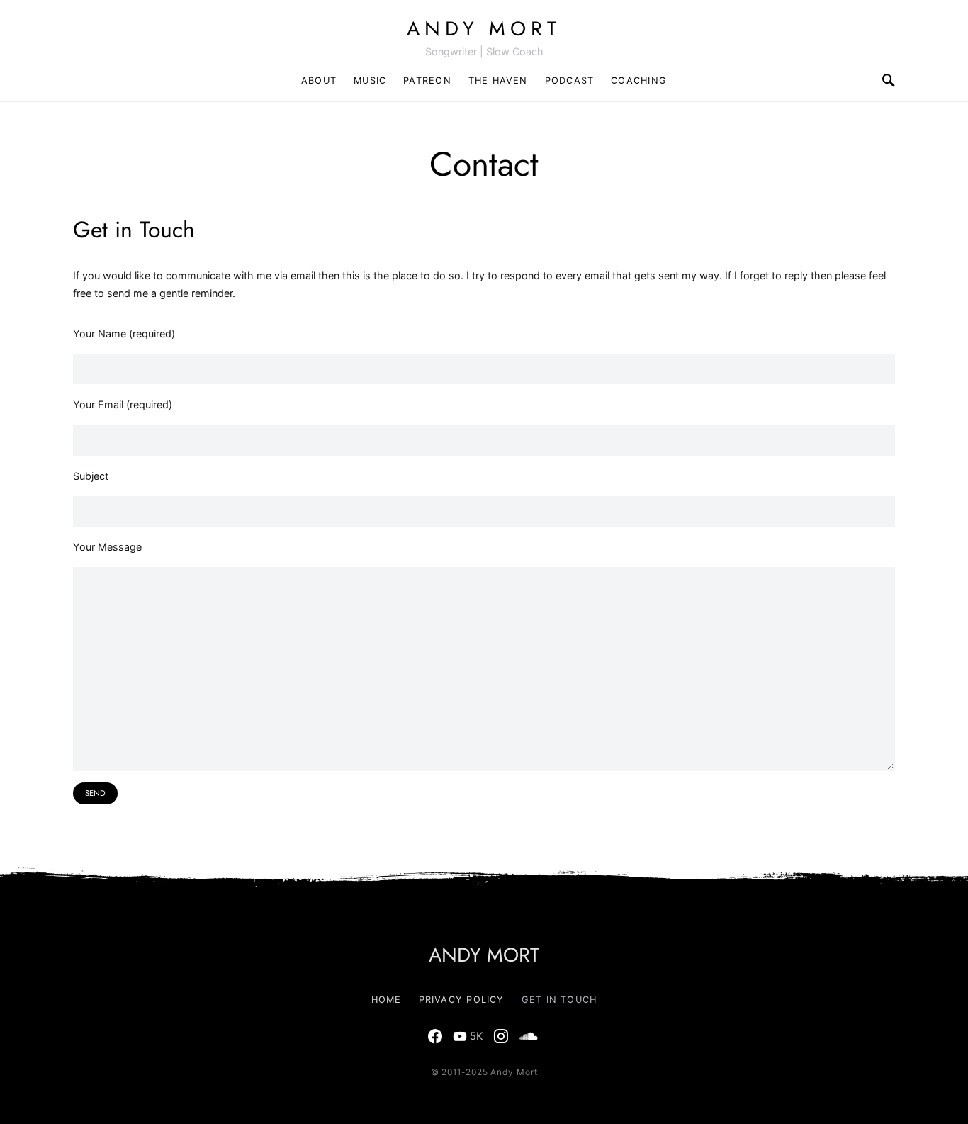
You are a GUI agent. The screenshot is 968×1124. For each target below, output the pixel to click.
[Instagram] (501, 1036)
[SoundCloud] (528, 1036)
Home (386, 999)
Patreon (427, 80)
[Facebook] (435, 1036)
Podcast (570, 80)
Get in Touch (559, 999)
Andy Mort (484, 28)
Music (370, 80)
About (319, 80)
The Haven (498, 80)
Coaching (639, 80)
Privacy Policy (462, 999)
